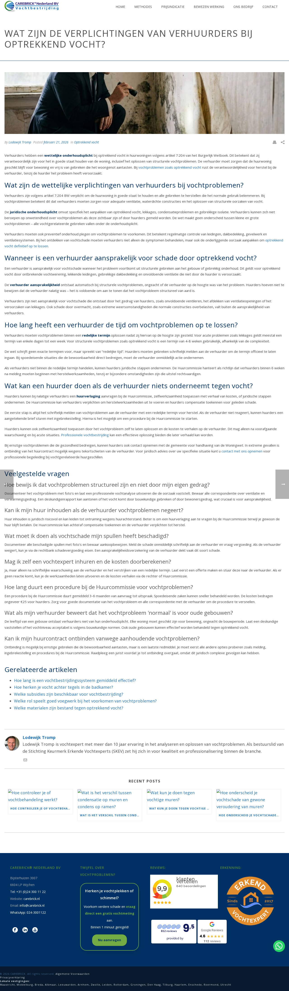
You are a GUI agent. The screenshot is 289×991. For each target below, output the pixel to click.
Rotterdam (121, 984)
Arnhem (83, 984)
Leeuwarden (67, 984)
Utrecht (225, 984)
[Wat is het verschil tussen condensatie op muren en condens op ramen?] (110, 799)
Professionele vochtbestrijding (85, 435)
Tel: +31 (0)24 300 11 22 (28, 892)
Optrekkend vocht (159, 56)
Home (120, 7)
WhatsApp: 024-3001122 (28, 912)
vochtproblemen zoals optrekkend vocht (169, 167)
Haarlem (180, 984)
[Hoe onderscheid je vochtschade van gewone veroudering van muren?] (249, 799)
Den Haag (154, 984)
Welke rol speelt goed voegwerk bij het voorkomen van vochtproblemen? (85, 701)
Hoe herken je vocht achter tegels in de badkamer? (63, 687)
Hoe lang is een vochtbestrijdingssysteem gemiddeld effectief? (75, 680)
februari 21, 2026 (56, 142)
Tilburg (168, 984)
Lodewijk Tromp (20, 142)
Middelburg (25, 984)
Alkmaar (50, 984)
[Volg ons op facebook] (15, 930)
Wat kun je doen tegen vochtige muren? (180, 808)
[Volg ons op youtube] (35, 930)
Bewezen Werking (209, 7)
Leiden (107, 984)
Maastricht (7, 984)
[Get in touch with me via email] (25, 760)
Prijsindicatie (172, 7)
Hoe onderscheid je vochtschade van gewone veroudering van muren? (250, 815)
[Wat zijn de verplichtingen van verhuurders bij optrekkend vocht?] (144, 103)
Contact (270, 7)
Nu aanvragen (109, 940)
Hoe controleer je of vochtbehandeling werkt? (41, 808)
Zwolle (95, 984)
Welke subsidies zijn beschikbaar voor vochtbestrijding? (68, 694)
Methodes (143, 7)
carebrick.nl (31, 899)
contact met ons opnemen (241, 451)
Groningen (138, 984)
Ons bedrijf (243, 7)
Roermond (211, 984)
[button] (279, 946)
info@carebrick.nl (32, 905)
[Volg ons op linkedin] (25, 930)
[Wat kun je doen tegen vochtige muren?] (179, 796)
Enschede (195, 984)
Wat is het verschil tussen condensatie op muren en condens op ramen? (111, 815)
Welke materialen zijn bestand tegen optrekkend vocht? (68, 708)
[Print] (274, 141)
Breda (39, 984)
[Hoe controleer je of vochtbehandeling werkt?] (40, 796)
